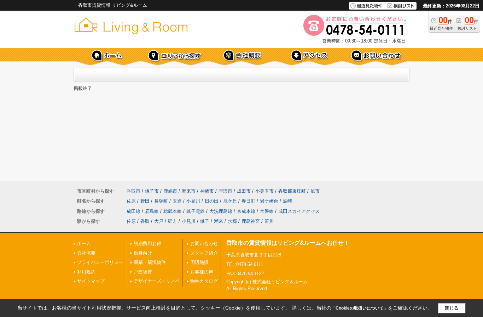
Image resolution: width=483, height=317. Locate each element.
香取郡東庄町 (292, 191)
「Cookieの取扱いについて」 (359, 308)
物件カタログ (204, 281)
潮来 (218, 221)
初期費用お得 (147, 243)
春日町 (248, 201)
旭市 (315, 191)
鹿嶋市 (170, 191)
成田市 (244, 191)
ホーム (84, 243)
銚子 (204, 221)
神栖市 (207, 191)
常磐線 (267, 211)
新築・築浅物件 (150, 262)
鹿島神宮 (251, 221)
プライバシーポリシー (100, 262)
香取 (145, 221)
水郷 (232, 221)
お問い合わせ (204, 243)
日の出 (212, 201)
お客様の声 (201, 271)
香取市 (133, 191)
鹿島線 (152, 211)
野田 (145, 201)
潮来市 (189, 191)
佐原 (131, 201)
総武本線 (172, 211)
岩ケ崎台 (269, 201)
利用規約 (86, 271)
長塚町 (161, 201)
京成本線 (246, 211)
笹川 (269, 221)
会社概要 (86, 253)
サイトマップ (91, 281)
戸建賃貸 (143, 271)
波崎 (287, 201)
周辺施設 (199, 262)
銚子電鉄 (195, 211)
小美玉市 (264, 191)
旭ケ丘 (230, 201)
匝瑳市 (225, 191)
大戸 (158, 221)
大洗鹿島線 (220, 211)
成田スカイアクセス (299, 211)
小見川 (193, 201)
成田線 (133, 211)
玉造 (177, 201)
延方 (172, 221)
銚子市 (152, 191)
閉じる (452, 308)
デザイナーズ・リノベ (157, 281)
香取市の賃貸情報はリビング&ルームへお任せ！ (287, 243)
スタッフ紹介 (204, 253)
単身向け (143, 253)
